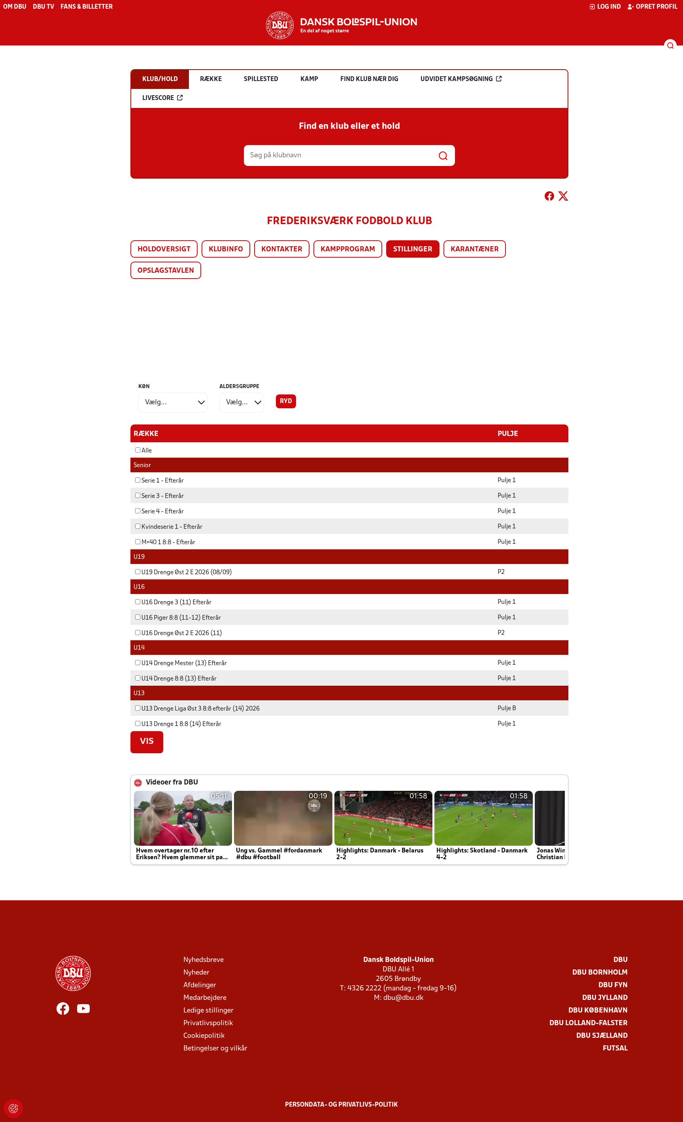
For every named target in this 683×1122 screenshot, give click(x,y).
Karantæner (475, 249)
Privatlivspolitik (208, 1023)
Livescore (158, 98)
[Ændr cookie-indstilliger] (13, 1108)
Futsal (615, 1048)
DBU (620, 960)
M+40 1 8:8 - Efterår (168, 542)
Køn (144, 386)
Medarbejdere (204, 998)
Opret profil (656, 7)
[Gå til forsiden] (341, 25)
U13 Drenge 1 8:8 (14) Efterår (181, 724)
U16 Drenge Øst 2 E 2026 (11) (182, 633)
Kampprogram (348, 249)
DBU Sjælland (602, 1036)
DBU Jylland (605, 998)
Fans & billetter (86, 7)
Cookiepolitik (204, 1036)
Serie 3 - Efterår (163, 496)
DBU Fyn (613, 985)
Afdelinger (199, 985)
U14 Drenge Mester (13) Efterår (184, 663)
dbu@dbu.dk (403, 998)
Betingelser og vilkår (215, 1048)
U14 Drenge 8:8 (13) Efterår (179, 679)
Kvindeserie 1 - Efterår (172, 527)
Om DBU (14, 7)
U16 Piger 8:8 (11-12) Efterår (181, 618)
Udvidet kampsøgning (457, 79)
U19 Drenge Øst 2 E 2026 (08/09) (187, 572)
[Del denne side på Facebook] (549, 197)
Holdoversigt (164, 249)
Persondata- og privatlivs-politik (341, 1105)
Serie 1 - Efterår (163, 481)
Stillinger (412, 249)
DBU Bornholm (600, 972)
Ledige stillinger (208, 1010)
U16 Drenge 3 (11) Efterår (176, 602)
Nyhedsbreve (203, 960)
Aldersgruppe (239, 386)
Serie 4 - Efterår (163, 512)
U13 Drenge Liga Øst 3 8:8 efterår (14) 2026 (201, 709)
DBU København (598, 1010)
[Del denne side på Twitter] (563, 197)
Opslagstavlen (166, 271)
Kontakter (281, 249)
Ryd (286, 401)
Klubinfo (226, 249)
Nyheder (196, 972)
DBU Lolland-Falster (588, 1023)
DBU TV (43, 7)
